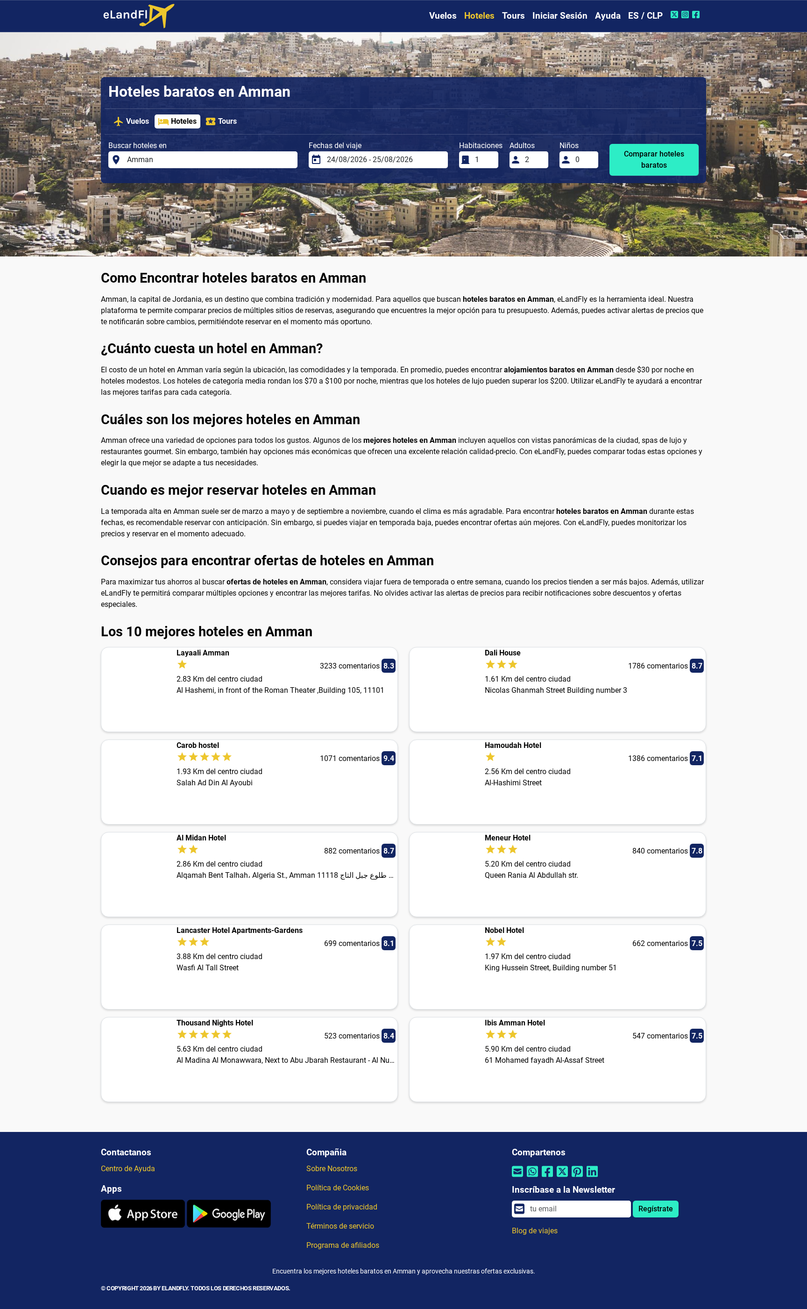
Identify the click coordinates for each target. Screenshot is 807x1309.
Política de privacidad (341, 1206)
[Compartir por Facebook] (547, 1177)
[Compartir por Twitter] (562, 1177)
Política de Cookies (337, 1187)
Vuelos (443, 15)
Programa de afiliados (342, 1245)
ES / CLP (645, 15)
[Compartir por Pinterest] (577, 1177)
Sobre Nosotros (331, 1168)
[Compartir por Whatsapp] (532, 1177)
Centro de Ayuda (128, 1168)
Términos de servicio (340, 1226)
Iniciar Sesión (560, 15)
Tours (513, 15)
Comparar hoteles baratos (654, 159)
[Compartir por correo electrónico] (517, 1177)
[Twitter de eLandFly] (675, 14)
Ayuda (608, 15)
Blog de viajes (535, 1230)
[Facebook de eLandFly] (697, 14)
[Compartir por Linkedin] (592, 1177)
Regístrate (655, 1208)
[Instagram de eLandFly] (686, 14)
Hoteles (479, 15)
